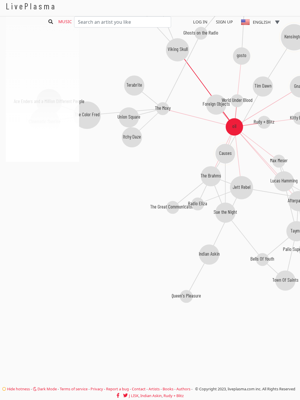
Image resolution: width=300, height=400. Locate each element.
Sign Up (224, 22)
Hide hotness (18, 389)
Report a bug (117, 389)
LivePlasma (31, 6)
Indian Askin (151, 395)
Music (65, 21)
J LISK (134, 395)
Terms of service (74, 389)
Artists (154, 389)
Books (168, 389)
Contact (139, 389)
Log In (200, 22)
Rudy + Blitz (173, 395)
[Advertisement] (42, 193)
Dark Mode (47, 389)
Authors (183, 389)
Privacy (97, 389)
